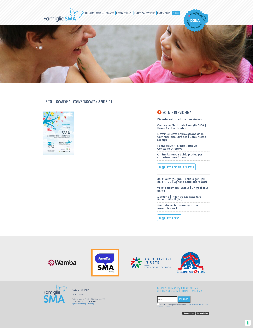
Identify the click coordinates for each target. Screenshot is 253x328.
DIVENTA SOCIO (163, 13)
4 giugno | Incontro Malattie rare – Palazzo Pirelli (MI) (180, 198)
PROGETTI (110, 13)
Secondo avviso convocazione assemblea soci (177, 207)
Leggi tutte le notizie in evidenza (176, 167)
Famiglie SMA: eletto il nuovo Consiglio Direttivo (177, 147)
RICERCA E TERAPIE (124, 13)
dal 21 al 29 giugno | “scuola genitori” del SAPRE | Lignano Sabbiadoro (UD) (182, 180)
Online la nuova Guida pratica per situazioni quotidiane (179, 156)
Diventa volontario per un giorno (179, 119)
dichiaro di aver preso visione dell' (182, 305)
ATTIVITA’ (100, 13)
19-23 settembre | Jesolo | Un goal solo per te (182, 189)
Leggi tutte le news (169, 218)
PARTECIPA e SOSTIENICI (145, 13)
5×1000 (176, 13)
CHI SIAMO (89, 13)
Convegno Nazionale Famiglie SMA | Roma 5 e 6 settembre (181, 126)
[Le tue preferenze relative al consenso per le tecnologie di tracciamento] (248, 323)
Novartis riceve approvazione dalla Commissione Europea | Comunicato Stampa (181, 136)
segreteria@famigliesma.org (83, 303)
